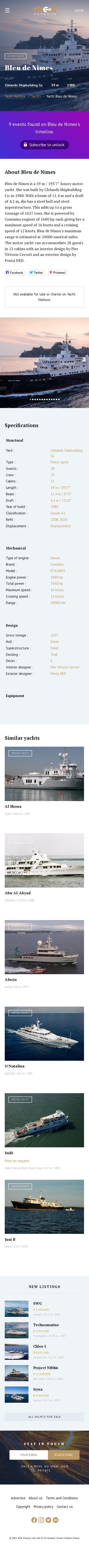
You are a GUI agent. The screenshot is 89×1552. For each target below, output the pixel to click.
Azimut (37, 1314)
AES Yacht (38, 1379)
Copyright (23, 1506)
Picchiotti (10, 1073)
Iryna (37, 1389)
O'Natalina (14, 1066)
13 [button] (59, 399)
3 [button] (35, 399)
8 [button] (47, 399)
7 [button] (44, 399)
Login (79, 11)
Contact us (65, 1506)
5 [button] (40, 399)
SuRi (9, 1152)
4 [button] (37, 399)
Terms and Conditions (62, 1498)
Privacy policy (43, 1506)
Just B (10, 1239)
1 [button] (30, 399)
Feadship (10, 900)
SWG (37, 1303)
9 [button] (49, 399)
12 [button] (56, 399)
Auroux (9, 986)
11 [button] (54, 399)
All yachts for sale (44, 1416)
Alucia (11, 979)
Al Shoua (13, 806)
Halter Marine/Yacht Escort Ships (23, 1168)
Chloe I (39, 1346)
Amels (8, 1246)
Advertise (18, 1498)
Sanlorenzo (39, 1357)
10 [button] (51, 399)
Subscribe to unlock (46, 144)
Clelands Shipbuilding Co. (24, 85)
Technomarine (46, 1324)
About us (35, 1498)
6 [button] (42, 399)
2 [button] (32, 399)
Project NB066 (45, 1367)
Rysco (8, 813)
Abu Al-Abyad (18, 892)
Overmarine (40, 1336)
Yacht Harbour (46, 11)
